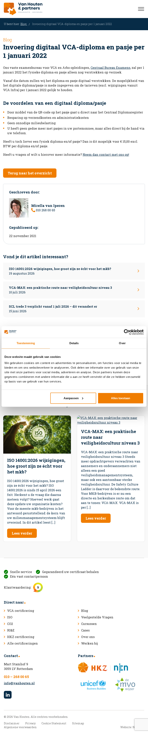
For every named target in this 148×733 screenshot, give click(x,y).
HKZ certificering (20, 637)
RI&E (10, 630)
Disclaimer (11, 723)
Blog (23, 24)
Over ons (88, 637)
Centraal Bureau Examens (110, 68)
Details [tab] (74, 343)
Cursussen (89, 624)
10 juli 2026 (60, 290)
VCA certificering (20, 611)
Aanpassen (71, 398)
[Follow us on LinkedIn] (8, 695)
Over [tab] (122, 343)
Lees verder (22, 533)
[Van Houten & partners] (23, 9)
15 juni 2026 (53, 308)
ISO (9, 617)
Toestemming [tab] (26, 343)
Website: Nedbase (132, 727)
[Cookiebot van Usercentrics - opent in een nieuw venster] (127, 332)
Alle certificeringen (22, 643)
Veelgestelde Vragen (97, 617)
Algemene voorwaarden (20, 727)
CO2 (10, 624)
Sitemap (78, 723)
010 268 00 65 (45, 210)
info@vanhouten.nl (19, 683)
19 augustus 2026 (60, 271)
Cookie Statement (53, 723)
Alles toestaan (120, 398)
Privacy (30, 723)
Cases (85, 630)
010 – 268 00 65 (16, 676)
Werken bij (89, 643)
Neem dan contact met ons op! (106, 154)
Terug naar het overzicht (30, 173)
